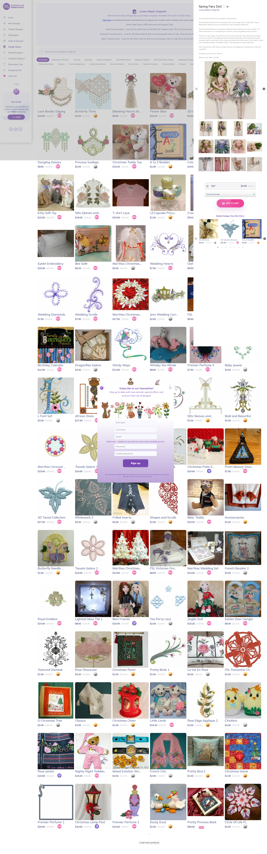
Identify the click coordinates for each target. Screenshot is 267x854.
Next (264, 89)
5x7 (213, 186)
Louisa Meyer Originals (209, 10)
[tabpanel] (209, 231)
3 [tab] (226, 247)
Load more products (149, 842)
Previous (196, 89)
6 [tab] (238, 247)
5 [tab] (234, 247)
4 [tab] (230, 247)
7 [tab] (242, 247)
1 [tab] (217, 247)
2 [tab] (222, 247)
